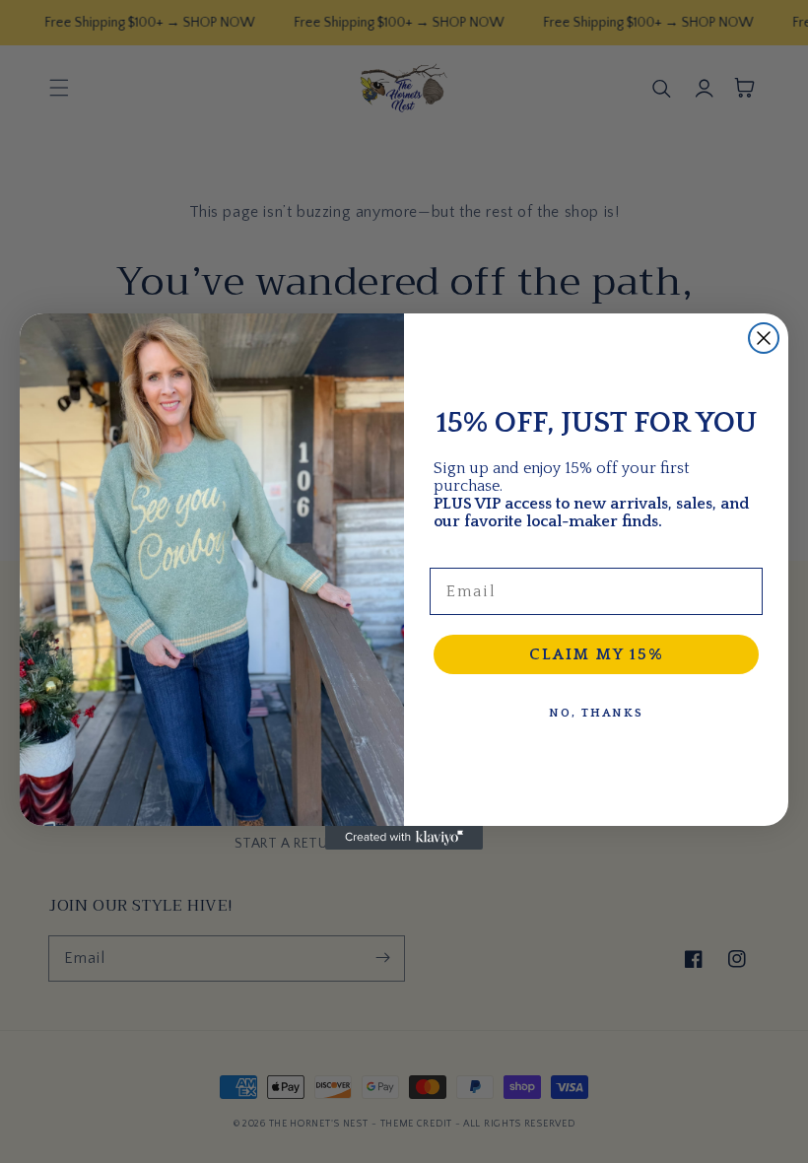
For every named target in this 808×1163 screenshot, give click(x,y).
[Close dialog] (763, 338)
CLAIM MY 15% (596, 654)
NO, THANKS (596, 713)
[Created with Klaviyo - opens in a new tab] (404, 838)
